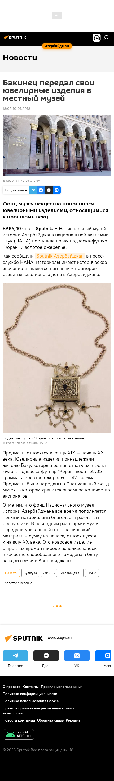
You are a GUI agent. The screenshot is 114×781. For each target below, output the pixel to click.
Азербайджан (71, 573)
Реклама (73, 720)
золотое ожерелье (18, 583)
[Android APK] (19, 735)
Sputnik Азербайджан (60, 256)
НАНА (92, 573)
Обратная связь (50, 720)
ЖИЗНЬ (49, 573)
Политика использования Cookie (31, 701)
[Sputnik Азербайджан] (16, 39)
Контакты (31, 686)
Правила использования (61, 686)
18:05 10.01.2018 (16, 108)
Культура (30, 573)
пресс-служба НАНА (32, 443)
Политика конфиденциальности (30, 693)
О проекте (11, 686)
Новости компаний (19, 720)
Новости (11, 573)
